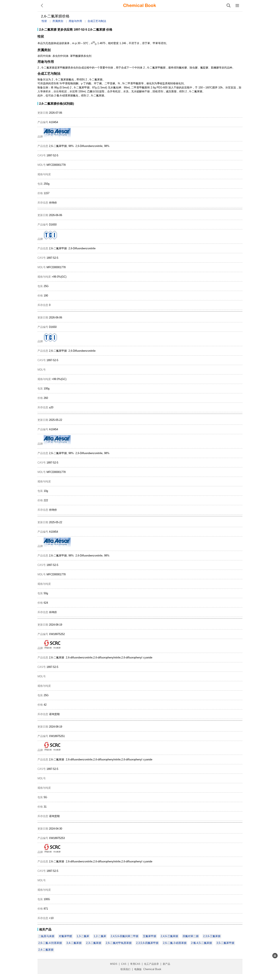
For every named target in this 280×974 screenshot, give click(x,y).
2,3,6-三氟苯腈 (212, 936)
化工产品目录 (151, 964)
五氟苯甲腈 (149, 936)
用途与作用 (75, 21)
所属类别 (57, 21)
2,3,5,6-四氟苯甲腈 (147, 942)
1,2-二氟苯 (100, 936)
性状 (44, 21)
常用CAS (135, 964)
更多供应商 (65, 29)
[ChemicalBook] (139, 5)
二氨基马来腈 (46, 936)
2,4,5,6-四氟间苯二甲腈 (124, 936)
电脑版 (138, 969)
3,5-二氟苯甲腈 (225, 942)
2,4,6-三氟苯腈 (169, 936)
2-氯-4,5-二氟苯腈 (201, 942)
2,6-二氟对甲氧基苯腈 (119, 942)
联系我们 (125, 969)
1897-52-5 (80, 29)
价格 (109, 29)
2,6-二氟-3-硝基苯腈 (175, 942)
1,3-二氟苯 (83, 936)
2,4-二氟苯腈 (45, 949)
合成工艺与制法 (97, 21)
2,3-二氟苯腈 (93, 942)
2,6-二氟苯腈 (48, 29)
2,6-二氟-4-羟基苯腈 (50, 942)
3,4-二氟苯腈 (74, 942)
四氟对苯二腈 (191, 936)
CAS (123, 964)
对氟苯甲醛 (65, 936)
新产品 (166, 964)
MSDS (113, 964)
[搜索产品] (229, 5)
